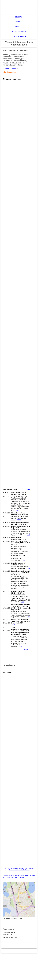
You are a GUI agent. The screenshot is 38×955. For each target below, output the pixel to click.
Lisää (17, 510)
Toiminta (18, 22)
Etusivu (18, 17)
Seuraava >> (27, 649)
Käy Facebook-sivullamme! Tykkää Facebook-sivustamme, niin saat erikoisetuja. (19, 869)
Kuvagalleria (18, 31)
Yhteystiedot (18, 36)
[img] (19, 7)
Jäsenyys (19, 27)
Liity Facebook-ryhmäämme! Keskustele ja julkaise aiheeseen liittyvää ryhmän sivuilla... (19, 876)
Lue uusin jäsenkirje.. (11, 68)
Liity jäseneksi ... (9, 72)
